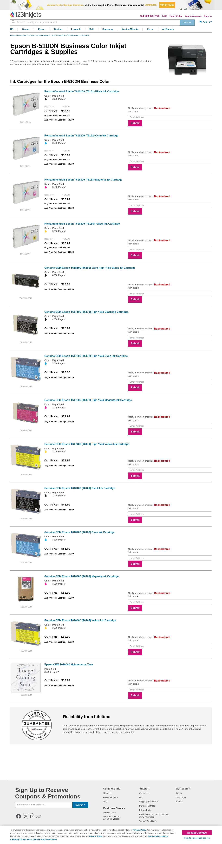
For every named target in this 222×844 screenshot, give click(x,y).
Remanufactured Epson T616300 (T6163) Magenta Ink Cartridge (83, 179)
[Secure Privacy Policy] (36, 818)
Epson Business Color (46, 35)
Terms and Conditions (158, 836)
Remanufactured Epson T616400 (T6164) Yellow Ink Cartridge (82, 223)
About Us (107, 793)
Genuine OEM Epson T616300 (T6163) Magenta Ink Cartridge (81, 576)
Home (13, 35)
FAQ (164, 16)
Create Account (193, 16)
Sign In (208, 16)
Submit (135, 123)
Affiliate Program (110, 797)
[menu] (111, 30)
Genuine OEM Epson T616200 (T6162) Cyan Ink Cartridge (79, 532)
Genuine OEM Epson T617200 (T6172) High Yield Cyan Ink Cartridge (86, 356)
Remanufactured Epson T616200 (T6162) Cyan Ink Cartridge (81, 135)
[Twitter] (25, 818)
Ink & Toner (22, 35)
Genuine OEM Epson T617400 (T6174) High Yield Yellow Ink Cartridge (86, 444)
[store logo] (25, 14)
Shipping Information (148, 802)
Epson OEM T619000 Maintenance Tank (68, 664)
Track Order (175, 16)
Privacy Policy (145, 810)
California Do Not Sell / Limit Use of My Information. (33, 839)
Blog (105, 802)
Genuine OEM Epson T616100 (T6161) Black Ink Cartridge (79, 488)
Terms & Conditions (148, 821)
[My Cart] (205, 22)
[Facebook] (18, 818)
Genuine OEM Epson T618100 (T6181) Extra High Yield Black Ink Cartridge (89, 267)
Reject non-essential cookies (197, 838)
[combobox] (102, 23)
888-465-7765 (152, 16)
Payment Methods (147, 806)
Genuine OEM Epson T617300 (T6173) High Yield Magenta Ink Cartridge (88, 400)
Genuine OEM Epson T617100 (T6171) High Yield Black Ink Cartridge (86, 312)
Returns (179, 802)
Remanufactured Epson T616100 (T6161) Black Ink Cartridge (81, 91)
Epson (32, 35)
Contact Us (144, 793)
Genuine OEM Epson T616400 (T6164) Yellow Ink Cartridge (80, 620)
